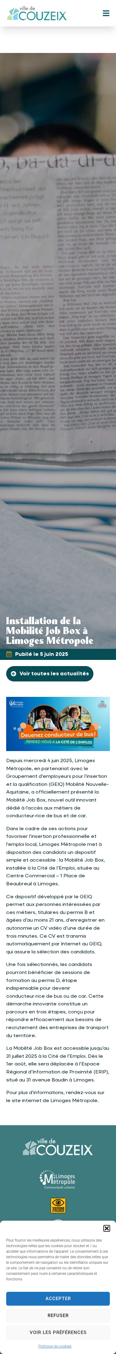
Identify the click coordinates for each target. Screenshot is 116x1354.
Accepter (58, 1298)
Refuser (58, 1315)
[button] (107, 1228)
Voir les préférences (58, 1332)
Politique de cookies (54, 1346)
